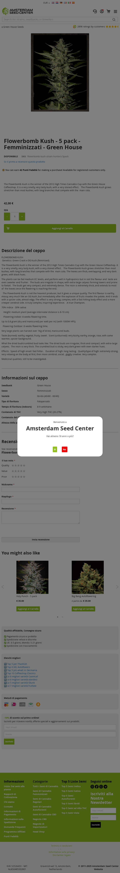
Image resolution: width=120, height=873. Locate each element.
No (64, 449)
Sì (55, 449)
